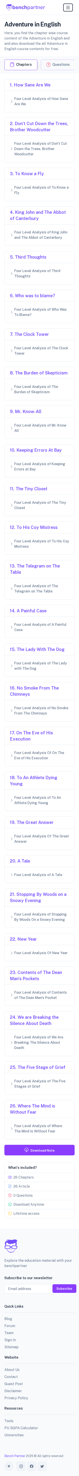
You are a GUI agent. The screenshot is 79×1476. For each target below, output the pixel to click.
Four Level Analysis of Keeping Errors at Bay (39, 466)
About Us (12, 1370)
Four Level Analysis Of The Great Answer (41, 839)
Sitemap (11, 1347)
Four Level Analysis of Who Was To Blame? (40, 312)
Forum (9, 1326)
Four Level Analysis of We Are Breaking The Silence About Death (38, 1042)
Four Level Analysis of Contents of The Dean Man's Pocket (40, 995)
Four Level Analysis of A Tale (38, 875)
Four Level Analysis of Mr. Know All (40, 428)
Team (9, 1333)
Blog (8, 1319)
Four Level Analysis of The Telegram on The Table (36, 588)
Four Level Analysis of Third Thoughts (37, 273)
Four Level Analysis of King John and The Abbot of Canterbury (40, 235)
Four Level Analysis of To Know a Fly (41, 190)
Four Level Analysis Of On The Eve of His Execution (39, 755)
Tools (8, 1421)
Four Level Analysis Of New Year (41, 953)
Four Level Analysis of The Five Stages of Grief (39, 1084)
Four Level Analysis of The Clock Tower (41, 350)
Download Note (43, 1150)
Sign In (10, 1340)
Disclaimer (13, 1391)
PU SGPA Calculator (21, 1428)
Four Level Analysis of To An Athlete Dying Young (37, 800)
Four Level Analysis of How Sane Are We (41, 101)
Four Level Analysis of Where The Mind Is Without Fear (38, 1128)
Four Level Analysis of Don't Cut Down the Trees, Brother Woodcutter (40, 148)
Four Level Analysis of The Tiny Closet (40, 505)
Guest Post (13, 1384)
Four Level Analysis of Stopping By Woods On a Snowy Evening (40, 917)
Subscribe (64, 1288)
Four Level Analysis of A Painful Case (40, 627)
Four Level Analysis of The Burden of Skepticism (36, 389)
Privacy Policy (16, 1398)
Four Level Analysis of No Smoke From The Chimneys (41, 710)
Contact (11, 1377)
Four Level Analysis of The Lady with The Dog (40, 666)
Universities (14, 1435)
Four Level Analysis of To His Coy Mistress (41, 544)
